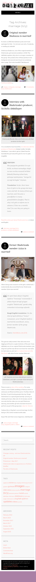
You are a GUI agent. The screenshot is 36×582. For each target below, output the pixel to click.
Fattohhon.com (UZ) (20, 333)
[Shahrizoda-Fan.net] (17, 9)
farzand (30, 483)
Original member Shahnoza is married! (15, 458)
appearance (6, 483)
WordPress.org (8, 553)
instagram (11, 87)
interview (6, 228)
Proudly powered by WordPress (11, 566)
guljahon (5, 486)
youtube (20, 502)
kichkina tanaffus (15, 490)
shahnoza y (19, 496)
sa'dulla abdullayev (13, 230)
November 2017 (8, 520)
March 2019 (7, 518)
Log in (5, 545)
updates (7, 501)
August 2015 (7, 531)
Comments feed (8, 550)
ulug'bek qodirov (10, 424)
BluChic (5, 568)
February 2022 (7, 515)
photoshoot (11, 493)
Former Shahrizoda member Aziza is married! (15, 248)
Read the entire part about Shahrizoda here (14, 220)
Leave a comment (28, 232)
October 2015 (7, 526)
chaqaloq (19, 483)
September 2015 (8, 529)
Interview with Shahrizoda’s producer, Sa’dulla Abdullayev (17, 105)
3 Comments (30, 87)
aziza (5, 423)
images (5, 87)
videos (17, 424)
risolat (21, 493)
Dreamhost (15, 565)
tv (13, 499)
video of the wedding (17, 387)
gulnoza (11, 486)
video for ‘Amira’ (27, 406)
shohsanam (10, 499)
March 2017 (7, 523)
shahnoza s (8, 89)
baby (15, 483)
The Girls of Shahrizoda (10, 469)
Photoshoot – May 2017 (10, 461)
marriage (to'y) (14, 228)
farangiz (26, 483)
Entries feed (7, 548)
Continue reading (7, 83)
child (22, 483)
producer (4, 230)
